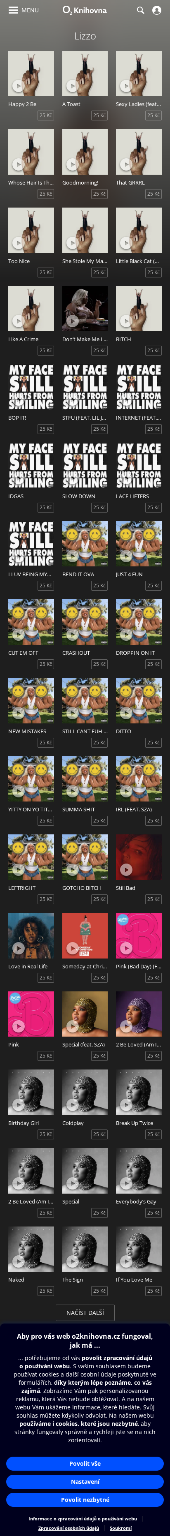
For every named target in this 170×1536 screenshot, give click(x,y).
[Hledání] (140, 10)
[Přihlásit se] (156, 10)
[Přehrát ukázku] (18, 86)
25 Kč (46, 115)
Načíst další (85, 1313)
